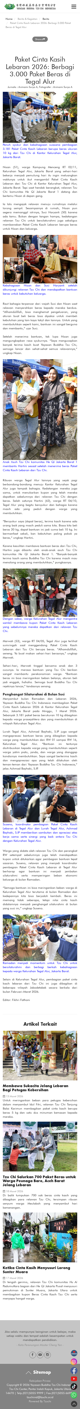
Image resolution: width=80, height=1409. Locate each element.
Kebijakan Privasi (40, 1381)
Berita (46, 18)
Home (9, 18)
